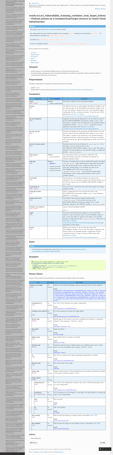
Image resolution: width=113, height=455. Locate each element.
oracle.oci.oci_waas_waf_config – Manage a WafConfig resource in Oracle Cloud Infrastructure (14, 345)
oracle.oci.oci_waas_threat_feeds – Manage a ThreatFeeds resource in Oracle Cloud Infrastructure (13, 326)
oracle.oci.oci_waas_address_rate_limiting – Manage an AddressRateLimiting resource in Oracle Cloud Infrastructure (14, 112)
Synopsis (33, 52)
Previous (34, 442)
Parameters (34, 56)
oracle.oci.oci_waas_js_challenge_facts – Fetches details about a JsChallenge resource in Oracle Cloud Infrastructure (14, 249)
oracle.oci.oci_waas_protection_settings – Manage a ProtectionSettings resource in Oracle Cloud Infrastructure (14, 307)
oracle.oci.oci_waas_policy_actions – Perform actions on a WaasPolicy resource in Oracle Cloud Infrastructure (13, 259)
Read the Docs (59, 452)
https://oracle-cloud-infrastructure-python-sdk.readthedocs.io (75, 89)
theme (45, 452)
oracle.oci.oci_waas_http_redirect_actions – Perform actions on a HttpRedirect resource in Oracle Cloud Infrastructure (14, 220)
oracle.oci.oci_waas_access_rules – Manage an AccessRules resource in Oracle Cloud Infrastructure (13, 83)
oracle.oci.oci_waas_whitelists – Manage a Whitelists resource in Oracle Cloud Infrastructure (14, 375)
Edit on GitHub (100, 9)
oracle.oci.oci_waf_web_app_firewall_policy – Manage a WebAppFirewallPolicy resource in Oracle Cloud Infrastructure (15, 437)
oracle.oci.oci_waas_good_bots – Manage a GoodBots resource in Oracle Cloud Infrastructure (14, 202)
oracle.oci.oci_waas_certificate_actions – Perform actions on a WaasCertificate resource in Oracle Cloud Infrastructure (14, 153)
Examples (34, 60)
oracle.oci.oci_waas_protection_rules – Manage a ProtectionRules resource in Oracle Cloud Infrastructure (13, 295)
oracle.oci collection (50, 29)
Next (101, 442)
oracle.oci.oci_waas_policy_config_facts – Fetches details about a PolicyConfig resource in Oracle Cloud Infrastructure (14, 270)
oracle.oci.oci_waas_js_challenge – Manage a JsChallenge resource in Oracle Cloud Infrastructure (13, 244)
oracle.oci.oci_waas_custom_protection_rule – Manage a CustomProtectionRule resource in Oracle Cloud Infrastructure (15, 165)
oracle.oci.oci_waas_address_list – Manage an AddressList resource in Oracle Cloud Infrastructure (13, 95)
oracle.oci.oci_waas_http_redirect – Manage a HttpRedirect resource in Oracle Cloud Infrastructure (13, 214)
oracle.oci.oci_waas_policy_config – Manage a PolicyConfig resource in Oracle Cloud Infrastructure (13, 265)
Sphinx (37, 452)
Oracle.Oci (35, 3)
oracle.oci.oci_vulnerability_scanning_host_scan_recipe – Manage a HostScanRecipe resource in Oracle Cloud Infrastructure (15, 16)
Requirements (35, 54)
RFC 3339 (94, 415)
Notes (33, 58)
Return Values (35, 62)
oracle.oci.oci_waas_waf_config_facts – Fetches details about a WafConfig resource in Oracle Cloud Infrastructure (14, 350)
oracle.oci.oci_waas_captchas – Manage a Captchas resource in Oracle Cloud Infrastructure (14, 136)
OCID (67, 186)
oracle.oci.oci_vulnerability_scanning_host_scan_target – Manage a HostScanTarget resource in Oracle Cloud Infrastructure (15, 28)
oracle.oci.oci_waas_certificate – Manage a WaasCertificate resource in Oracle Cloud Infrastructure (13, 148)
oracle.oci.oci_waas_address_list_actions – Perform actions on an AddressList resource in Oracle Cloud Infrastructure (14, 100)
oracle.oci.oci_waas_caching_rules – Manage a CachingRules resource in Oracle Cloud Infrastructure (13, 124)
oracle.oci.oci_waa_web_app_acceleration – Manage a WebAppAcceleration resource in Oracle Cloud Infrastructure (14, 45)
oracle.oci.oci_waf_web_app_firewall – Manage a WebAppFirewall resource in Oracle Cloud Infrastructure (13, 419)
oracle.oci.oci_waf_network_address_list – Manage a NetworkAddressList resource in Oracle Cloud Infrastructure (14, 387)
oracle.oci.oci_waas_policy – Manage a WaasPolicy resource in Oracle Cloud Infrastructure (13, 254)
